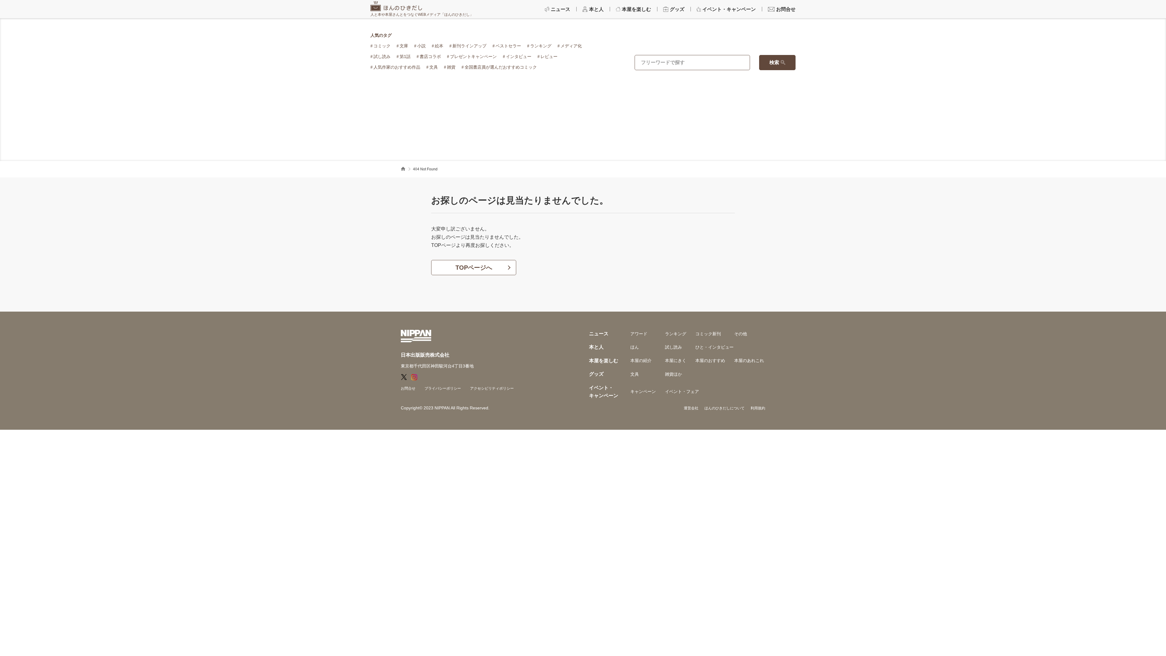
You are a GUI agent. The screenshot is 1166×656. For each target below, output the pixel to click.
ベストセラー (508, 45)
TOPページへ (473, 267)
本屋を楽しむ (603, 360)
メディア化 (571, 45)
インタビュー (518, 56)
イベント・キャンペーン (603, 391)
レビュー (548, 56)
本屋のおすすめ (710, 360)
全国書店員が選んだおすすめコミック (501, 67)
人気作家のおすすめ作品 (396, 67)
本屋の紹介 (641, 360)
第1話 (405, 56)
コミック (381, 45)
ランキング (540, 45)
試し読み (381, 56)
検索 (774, 62)
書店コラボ (430, 56)
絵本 (439, 45)
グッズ (596, 374)
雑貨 (451, 67)
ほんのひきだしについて (724, 408)
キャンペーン (643, 391)
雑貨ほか (673, 374)
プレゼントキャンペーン (473, 56)
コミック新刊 (708, 333)
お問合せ (408, 388)
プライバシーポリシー (442, 388)
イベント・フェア (682, 391)
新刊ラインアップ (469, 45)
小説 (421, 45)
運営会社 (691, 408)
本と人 (596, 347)
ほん (634, 347)
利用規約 (758, 408)
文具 (433, 67)
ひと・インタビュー (714, 347)
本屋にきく (675, 360)
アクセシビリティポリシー (492, 388)
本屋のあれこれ (749, 360)
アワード (638, 333)
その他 (740, 333)
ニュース (599, 333)
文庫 (404, 45)
